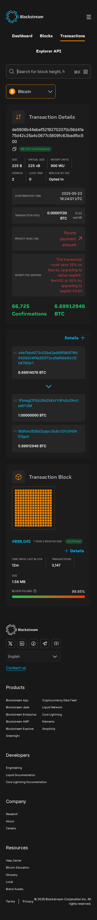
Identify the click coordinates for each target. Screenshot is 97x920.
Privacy (28, 901)
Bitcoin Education (17, 867)
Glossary (11, 874)
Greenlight (13, 736)
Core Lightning (52, 714)
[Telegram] (44, 643)
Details (77, 550)
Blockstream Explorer (20, 728)
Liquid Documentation (20, 775)
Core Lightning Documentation (26, 782)
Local (9, 882)
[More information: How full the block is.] (35, 591)
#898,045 (21, 541)
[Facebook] (33, 643)
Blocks (46, 36)
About (10, 821)
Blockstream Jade (17, 707)
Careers (11, 828)
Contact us (16, 667)
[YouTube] (56, 643)
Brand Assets (14, 889)
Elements (48, 721)
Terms (10, 901)
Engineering (14, 768)
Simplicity (48, 728)
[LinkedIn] (21, 643)
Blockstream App (17, 700)
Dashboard (22, 36)
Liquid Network (52, 707)
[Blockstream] (22, 629)
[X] (10, 643)
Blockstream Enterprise (21, 714)
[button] (75, 338)
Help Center (13, 860)
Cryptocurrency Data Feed (59, 700)
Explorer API (48, 51)
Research (12, 814)
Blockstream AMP (17, 721)
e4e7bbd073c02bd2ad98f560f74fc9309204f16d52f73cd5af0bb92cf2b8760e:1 (48, 357)
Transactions (72, 36)
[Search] (11, 71)
